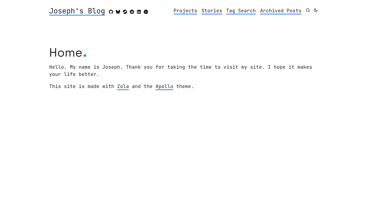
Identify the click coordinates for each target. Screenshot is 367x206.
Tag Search (241, 11)
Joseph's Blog (77, 11)
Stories (212, 11)
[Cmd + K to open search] (308, 10)
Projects (185, 11)
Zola (123, 86)
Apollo (164, 86)
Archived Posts (280, 11)
